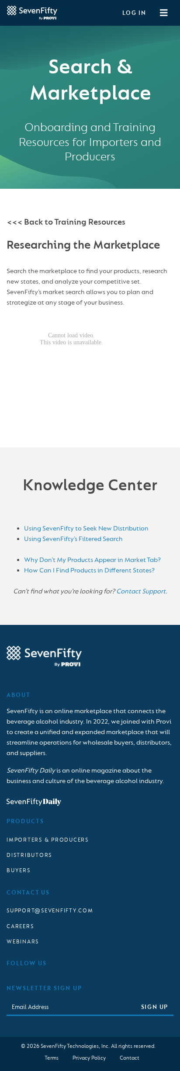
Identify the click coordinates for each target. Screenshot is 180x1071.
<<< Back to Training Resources (66, 222)
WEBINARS (23, 941)
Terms (52, 1057)
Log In (134, 13)
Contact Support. (141, 591)
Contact (129, 1057)
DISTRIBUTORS (29, 855)
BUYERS (19, 870)
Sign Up (154, 1007)
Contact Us (28, 892)
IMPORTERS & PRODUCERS (48, 839)
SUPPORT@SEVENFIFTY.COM (50, 910)
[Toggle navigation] (163, 13)
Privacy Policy (89, 1057)
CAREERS (20, 926)
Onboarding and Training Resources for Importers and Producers (90, 142)
